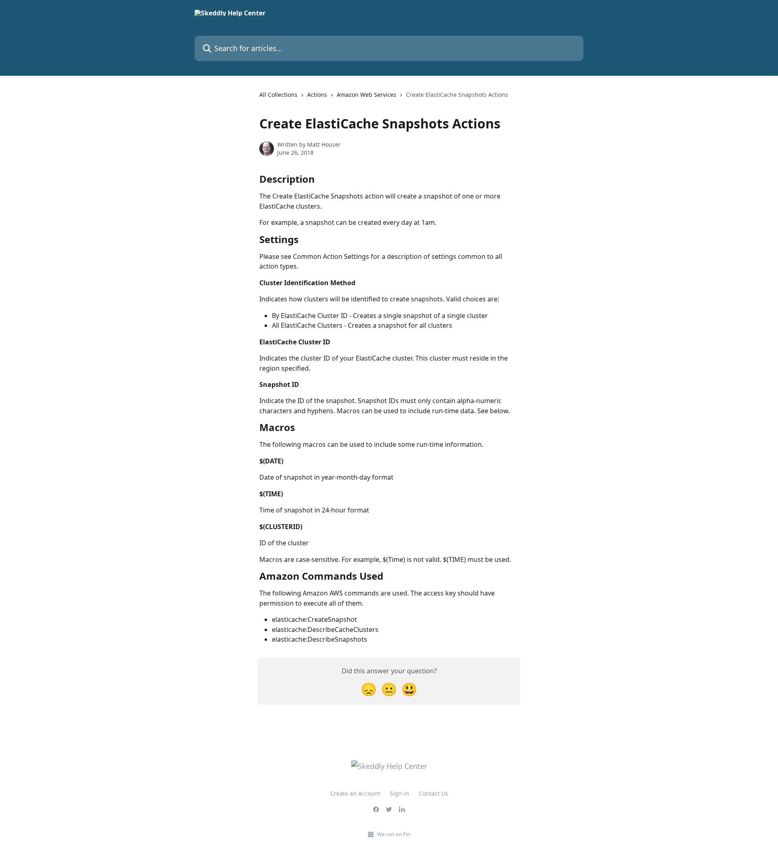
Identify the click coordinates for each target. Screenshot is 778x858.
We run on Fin (393, 834)
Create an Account (355, 793)
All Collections (278, 94)
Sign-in (399, 793)
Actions (317, 94)
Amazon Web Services (366, 94)
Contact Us (433, 793)
